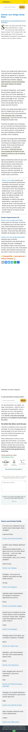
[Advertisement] (14, 55)
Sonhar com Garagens (10, 629)
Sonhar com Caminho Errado (12, 705)
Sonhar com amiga (8, 180)
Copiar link (14, 501)
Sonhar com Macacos (10, 587)
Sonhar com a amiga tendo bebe (12, 220)
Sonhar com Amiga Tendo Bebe (13, 16)
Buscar (22, 7)
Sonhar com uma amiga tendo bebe (13, 237)
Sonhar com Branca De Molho (12, 538)
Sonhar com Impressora (10, 665)
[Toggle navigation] (24, 2)
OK (14, 730)
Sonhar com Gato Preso (10, 646)
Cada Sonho (6, 1)
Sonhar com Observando (11, 722)
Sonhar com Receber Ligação (12, 606)
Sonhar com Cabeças (10, 568)
